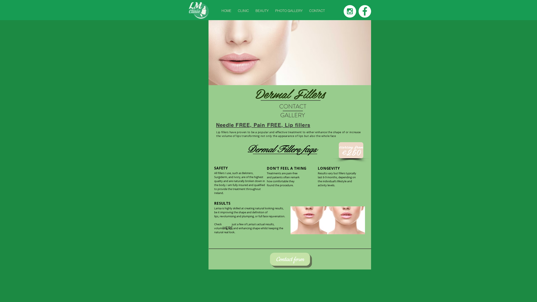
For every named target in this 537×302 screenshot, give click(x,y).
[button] (243, 11)
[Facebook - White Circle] (364, 11)
